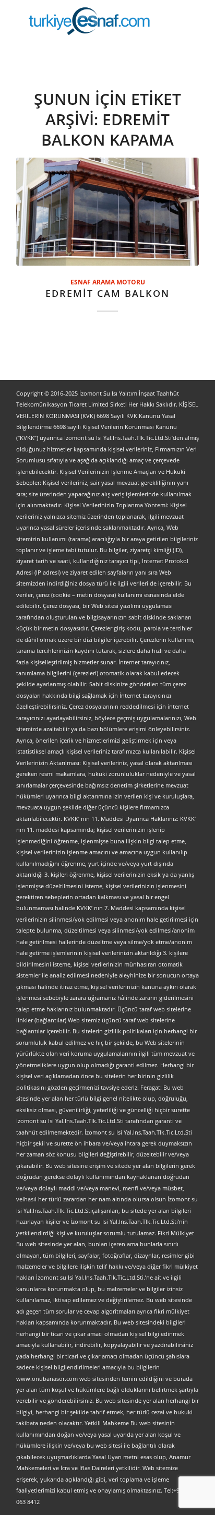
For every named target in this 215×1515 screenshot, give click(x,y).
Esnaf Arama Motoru (107, 282)
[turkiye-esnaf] (89, 21)
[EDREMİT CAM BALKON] (107, 212)
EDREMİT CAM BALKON (107, 293)
